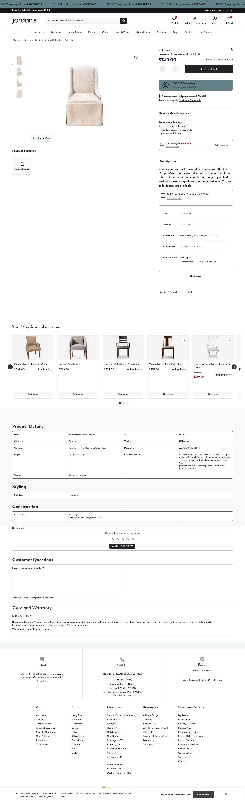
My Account (184, 715)
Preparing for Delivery (189, 732)
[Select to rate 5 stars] (132, 539)
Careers (40, 719)
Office (105, 32)
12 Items (56, 327)
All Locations (113, 719)
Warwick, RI (112, 752)
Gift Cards (148, 744)
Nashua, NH (113, 727)
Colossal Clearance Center (156, 736)
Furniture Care (150, 723)
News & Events (43, 736)
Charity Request (44, 723)
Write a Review (122, 546)
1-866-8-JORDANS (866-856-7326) (122, 674)
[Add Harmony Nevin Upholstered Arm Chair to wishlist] (229, 341)
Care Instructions (22, 168)
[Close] (226, 793)
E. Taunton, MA (114, 757)
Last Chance (205, 32)
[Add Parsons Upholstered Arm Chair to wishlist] (136, 58)
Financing (147, 719)
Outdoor (161, 32)
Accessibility (148, 740)
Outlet (188, 32)
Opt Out (182, 757)
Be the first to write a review (219, 59)
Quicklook (33, 394)
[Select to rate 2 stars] (117, 539)
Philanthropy (42, 740)
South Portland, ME (116, 748)
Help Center (184, 719)
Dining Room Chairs (32, 40)
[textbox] (67, 581)
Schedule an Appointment (155, 727)
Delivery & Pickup (186, 723)
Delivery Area (185, 727)
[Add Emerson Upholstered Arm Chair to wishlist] (139, 341)
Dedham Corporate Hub (119, 772)
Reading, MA (113, 744)
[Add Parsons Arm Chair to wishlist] (94, 341)
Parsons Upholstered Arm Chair (59, 40)
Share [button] (231, 51)
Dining (92, 32)
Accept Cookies (203, 794)
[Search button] (124, 21)
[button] (84, 95)
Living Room (75, 32)
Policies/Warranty (187, 740)
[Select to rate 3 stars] (122, 539)
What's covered (174, 198)
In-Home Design (150, 715)
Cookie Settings (186, 752)
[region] (122, 794)
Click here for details (190, 100)
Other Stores (221, 145)
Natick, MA (112, 732)
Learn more (49, 597)
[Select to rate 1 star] (112, 539)
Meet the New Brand (46, 732)
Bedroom (56, 32)
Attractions (41, 715)
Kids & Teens (123, 32)
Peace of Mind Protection (190, 736)
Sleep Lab (148, 732)
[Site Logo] (24, 21)
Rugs (175, 32)
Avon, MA (112, 723)
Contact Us (183, 761)
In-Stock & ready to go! (174, 126)
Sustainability (42, 744)
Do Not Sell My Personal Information (175, 794)
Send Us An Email (202, 670)
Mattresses (39, 32)
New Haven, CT (115, 736)
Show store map (173, 146)
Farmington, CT (115, 740)
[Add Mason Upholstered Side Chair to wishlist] (184, 341)
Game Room (143, 32)
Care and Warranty (32, 608)
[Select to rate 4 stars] (127, 539)
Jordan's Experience (45, 727)
